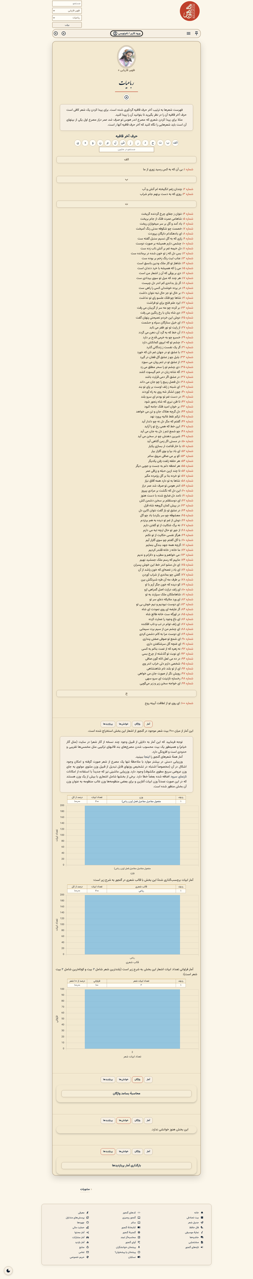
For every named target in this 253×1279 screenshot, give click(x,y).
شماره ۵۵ (187, 466)
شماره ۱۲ (188, 253)
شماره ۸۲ (187, 599)
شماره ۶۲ (187, 500)
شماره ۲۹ (187, 337)
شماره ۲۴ (187, 312)
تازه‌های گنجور (192, 1247)
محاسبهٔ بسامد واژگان (126, 1093)
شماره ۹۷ (187, 673)
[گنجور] (190, 11)
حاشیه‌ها (194, 1237)
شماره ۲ (188, 189)
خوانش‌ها (123, 724)
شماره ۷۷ (187, 574)
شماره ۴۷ (187, 426)
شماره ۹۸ (187, 678)
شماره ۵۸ (187, 480)
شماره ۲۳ (187, 307)
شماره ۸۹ (187, 634)
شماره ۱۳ (187, 258)
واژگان (137, 724)
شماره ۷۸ (187, 579)
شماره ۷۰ (187, 540)
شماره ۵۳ (187, 456)
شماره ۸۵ (187, 614)
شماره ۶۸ (187, 530)
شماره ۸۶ (187, 619)
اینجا (147, 756)
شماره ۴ (188, 214)
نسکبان (132, 1257)
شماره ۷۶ (187, 569)
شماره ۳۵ (187, 367)
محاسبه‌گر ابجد (128, 1237)
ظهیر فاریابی (127, 70)
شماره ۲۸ (187, 332)
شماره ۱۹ (188, 288)
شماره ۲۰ (187, 293)
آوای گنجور (130, 1242)
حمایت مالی (79, 1228)
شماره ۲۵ (187, 317)
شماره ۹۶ (187, 668)
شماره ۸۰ (187, 589)
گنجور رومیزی (129, 1218)
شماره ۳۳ (187, 357)
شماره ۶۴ (187, 510)
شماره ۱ (188, 169)
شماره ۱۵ (187, 268)
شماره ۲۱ (188, 298)
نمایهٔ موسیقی (192, 1233)
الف (126, 159)
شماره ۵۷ (187, 476)
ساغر (133, 1223)
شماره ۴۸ (187, 431)
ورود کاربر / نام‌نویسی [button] (129, 33)
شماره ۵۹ (187, 485)
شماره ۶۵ (187, 515)
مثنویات (85, 1189)
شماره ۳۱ (187, 347)
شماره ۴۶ (187, 421)
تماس (82, 1252)
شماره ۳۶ (187, 372)
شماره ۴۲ (187, 401)
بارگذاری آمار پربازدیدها (126, 1165)
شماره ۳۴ (187, 362)
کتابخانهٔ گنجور (128, 1228)
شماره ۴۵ (187, 416)
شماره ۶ (188, 223)
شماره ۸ (188, 233)
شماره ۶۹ (187, 535)
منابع (82, 1247)
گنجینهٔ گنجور (129, 1233)
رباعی (141, 891)
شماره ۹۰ (187, 639)
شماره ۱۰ (188, 243)
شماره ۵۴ (187, 461)
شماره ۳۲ (187, 352)
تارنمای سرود (179, 776)
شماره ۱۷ (187, 278)
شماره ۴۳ (187, 406)
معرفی (81, 1213)
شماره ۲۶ (187, 322)
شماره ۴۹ (187, 436)
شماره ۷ (188, 228)
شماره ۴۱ (187, 396)
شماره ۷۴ (187, 560)
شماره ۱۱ (188, 248)
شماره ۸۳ (187, 604)
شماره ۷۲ (187, 550)
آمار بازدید (80, 1242)
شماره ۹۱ (188, 644)
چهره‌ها (81, 1223)
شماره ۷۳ (187, 555)
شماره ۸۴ (187, 609)
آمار (148, 724)
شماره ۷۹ (187, 584)
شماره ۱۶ (188, 273)
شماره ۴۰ (187, 391)
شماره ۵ (188, 218)
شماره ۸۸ (187, 629)
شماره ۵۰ (187, 441)
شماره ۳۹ (187, 387)
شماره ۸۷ (187, 624)
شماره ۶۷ (187, 525)
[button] (196, 33)
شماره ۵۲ (187, 451)
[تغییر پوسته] (8, 1270)
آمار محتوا (80, 1233)
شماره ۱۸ (187, 283)
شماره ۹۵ (187, 663)
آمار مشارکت (78, 1237)
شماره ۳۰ (187, 342)
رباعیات (126, 82)
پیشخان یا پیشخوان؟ (125, 1252)
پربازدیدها (108, 724)
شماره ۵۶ (187, 471)
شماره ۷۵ (187, 564)
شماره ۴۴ (187, 411)
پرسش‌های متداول (75, 1218)
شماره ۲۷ (187, 327)
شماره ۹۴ (187, 658)
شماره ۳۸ (187, 382)
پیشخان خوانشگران (126, 1247)
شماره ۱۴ (187, 263)
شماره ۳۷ (187, 377)
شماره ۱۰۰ (187, 703)
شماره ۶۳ (187, 505)
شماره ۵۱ (187, 446)
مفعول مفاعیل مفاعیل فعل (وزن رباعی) (141, 802)
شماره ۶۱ (188, 495)
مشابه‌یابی (194, 1242)
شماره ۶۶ (187, 520)
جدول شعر (193, 1223)
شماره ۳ (188, 194)
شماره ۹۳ (187, 653)
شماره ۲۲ (187, 303)
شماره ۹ (188, 238)
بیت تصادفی (193, 1218)
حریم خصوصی (77, 1257)
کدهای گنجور (129, 1213)
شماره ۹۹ (187, 683)
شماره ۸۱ (187, 594)
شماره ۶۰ (187, 490)
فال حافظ (194, 1228)
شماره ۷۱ (187, 545)
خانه (196, 1213)
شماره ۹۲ (187, 649)
